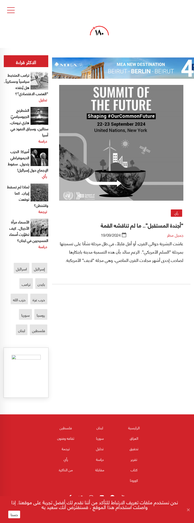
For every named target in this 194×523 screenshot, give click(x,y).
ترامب (26, 284)
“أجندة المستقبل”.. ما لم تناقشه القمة (142, 225)
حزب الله (19, 299)
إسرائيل (39, 268)
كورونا (134, 480)
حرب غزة (39, 299)
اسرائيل (21, 268)
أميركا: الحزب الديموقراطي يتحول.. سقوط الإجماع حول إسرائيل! (28, 160)
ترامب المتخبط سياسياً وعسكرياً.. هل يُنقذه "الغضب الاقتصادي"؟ (26, 84)
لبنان (21, 330)
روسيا (41, 314)
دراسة (43, 140)
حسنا (14, 514)
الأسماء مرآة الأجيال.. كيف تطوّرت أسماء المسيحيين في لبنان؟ (28, 231)
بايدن (41, 284)
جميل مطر (175, 235)
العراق (134, 438)
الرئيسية (134, 427)
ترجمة (43, 211)
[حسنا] (188, 509)
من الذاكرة (66, 469)
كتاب (134, 469)
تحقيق (134, 448)
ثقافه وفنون (65, 438)
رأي (176, 213)
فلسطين (38, 330)
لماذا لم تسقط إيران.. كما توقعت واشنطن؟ (27, 195)
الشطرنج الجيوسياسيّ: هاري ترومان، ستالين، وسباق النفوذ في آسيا (29, 122)
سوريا (25, 314)
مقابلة (99, 469)
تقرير (134, 459)
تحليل (43, 99)
